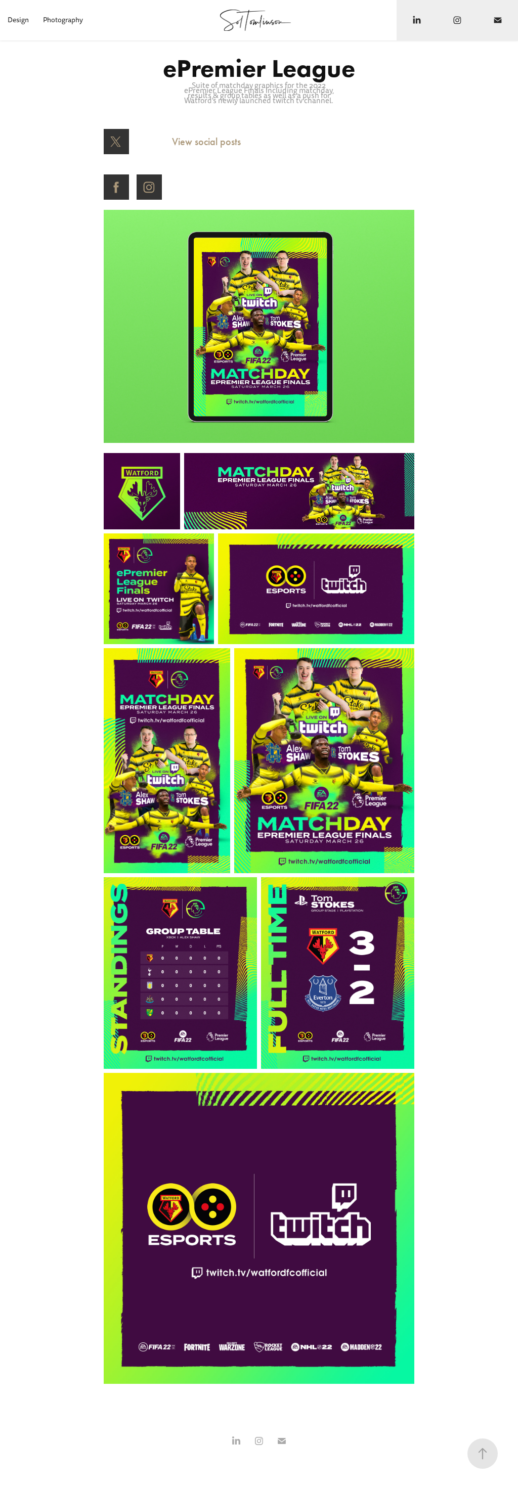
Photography (63, 20)
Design (18, 20)
